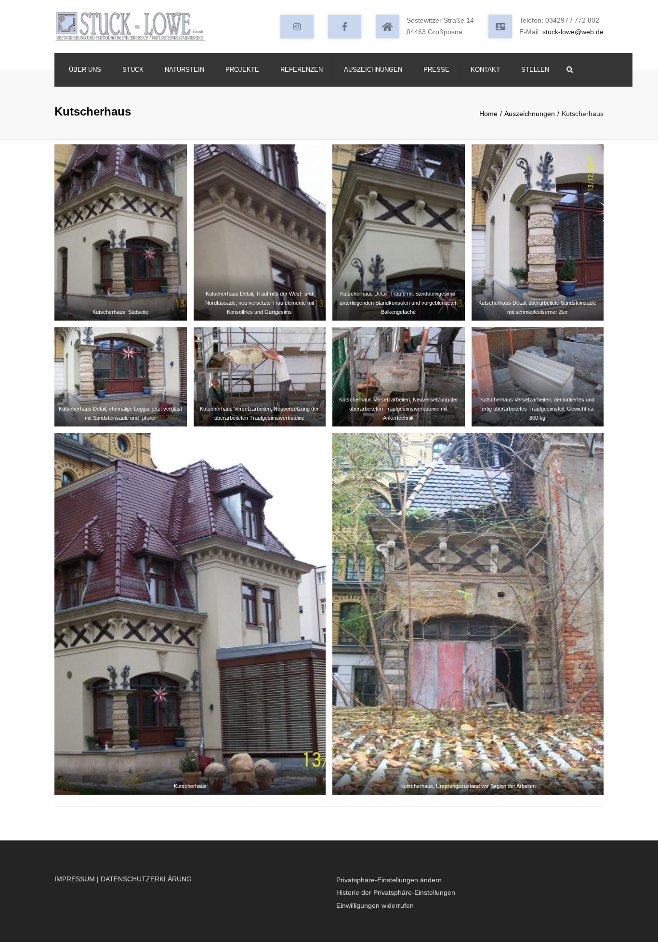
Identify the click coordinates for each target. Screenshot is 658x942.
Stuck (133, 69)
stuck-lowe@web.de (573, 32)
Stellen (535, 69)
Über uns (85, 69)
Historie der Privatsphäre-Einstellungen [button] (395, 892)
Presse (436, 69)
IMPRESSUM (74, 879)
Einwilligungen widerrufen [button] (375, 905)
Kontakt (485, 69)
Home (488, 113)
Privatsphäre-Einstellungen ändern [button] (389, 880)
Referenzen (301, 69)
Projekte (242, 69)
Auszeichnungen (373, 69)
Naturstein (184, 69)
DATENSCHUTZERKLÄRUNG (146, 879)
